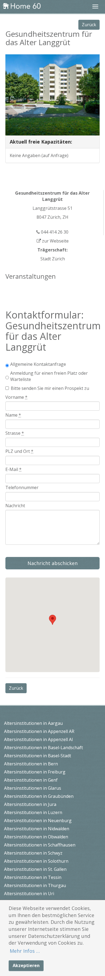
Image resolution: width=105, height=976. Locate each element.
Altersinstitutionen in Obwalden (36, 837)
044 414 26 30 (54, 232)
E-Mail (13, 469)
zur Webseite (55, 241)
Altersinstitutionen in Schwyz (33, 853)
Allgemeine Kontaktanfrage (38, 364)
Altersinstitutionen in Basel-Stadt (37, 756)
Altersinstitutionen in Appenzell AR (39, 731)
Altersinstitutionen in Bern (31, 764)
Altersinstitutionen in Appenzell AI (38, 739)
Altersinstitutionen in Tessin (32, 877)
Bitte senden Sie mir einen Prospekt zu (50, 388)
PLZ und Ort (19, 451)
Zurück (89, 25)
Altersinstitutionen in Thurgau (35, 885)
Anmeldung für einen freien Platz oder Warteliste (49, 376)
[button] (52, 620)
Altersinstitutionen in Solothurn (36, 861)
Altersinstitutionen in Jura (30, 804)
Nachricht (15, 506)
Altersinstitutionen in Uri (29, 894)
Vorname (16, 397)
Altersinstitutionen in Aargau (33, 723)
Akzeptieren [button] (26, 965)
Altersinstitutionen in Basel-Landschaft (43, 748)
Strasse (14, 433)
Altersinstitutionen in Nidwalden (36, 829)
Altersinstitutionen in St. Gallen (35, 869)
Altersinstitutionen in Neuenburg (38, 821)
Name (13, 415)
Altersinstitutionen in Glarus (32, 788)
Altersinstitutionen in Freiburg (34, 772)
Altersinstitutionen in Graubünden (39, 796)
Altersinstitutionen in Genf (31, 780)
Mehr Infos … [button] (25, 951)
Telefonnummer (21, 487)
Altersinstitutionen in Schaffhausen (39, 845)
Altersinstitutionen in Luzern (33, 812)
